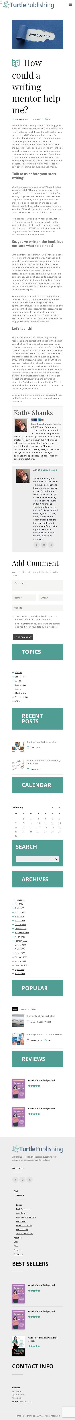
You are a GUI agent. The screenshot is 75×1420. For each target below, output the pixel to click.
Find (16, 1191)
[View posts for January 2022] (52, 807)
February (18, 807)
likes (34, 1009)
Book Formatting (23, 1209)
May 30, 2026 (35, 769)
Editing (18, 689)
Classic (38, 119)
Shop (16, 1246)
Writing (18, 701)
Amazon (18, 672)
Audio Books (21, 1221)
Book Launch (20, 676)
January (20, 924)
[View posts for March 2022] (59, 807)
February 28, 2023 (37, 1040)
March (20, 912)
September (22, 932)
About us (17, 1238)
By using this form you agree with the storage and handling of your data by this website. (37, 625)
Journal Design (22, 1229)
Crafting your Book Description (42, 742)
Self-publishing (21, 697)
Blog (16, 1242)
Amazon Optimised (24, 1225)
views (15, 1009)
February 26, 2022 (22, 119)
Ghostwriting (20, 693)
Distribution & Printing (26, 1217)
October (20, 928)
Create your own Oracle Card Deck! (44, 1034)
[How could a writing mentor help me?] (37, 34)
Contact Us (18, 1254)
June (19, 900)
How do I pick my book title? (41, 1015)
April (19, 908)
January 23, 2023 (37, 1022)
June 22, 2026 (35, 748)
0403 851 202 (26, 1401)
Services (19, 1195)
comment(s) (24, 1009)
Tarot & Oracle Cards (24, 1233)
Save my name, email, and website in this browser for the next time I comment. (36, 618)
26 (52, 831)
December (21, 965)
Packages (17, 1250)
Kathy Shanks (33, 412)
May (19, 904)
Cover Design (20, 685)
